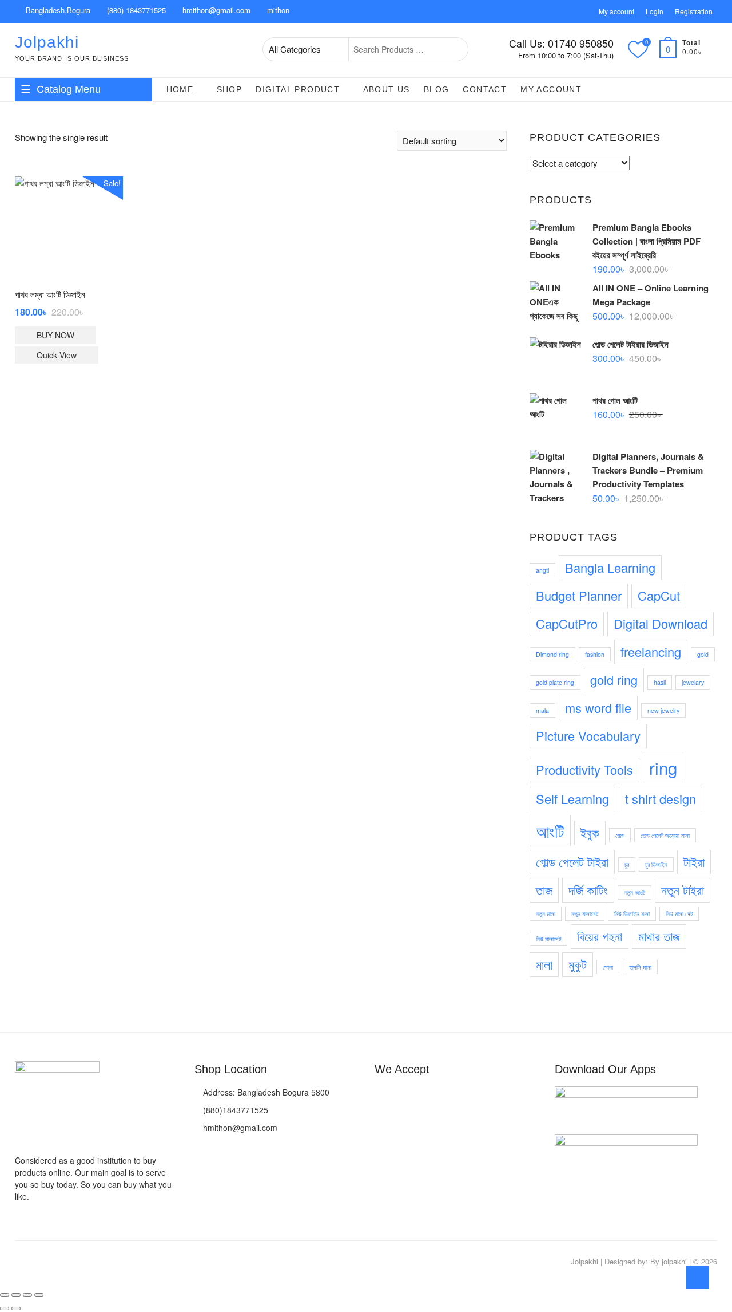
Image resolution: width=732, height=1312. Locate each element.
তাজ (544, 890)
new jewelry (663, 710)
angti (542, 570)
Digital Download (660, 623)
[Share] (27, 1295)
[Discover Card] (446, 1096)
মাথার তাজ (659, 936)
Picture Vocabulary (588, 735)
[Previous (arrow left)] (4, 1308)
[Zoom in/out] (4, 1295)
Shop (229, 89)
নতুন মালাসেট (584, 913)
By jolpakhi (668, 1261)
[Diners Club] (425, 1096)
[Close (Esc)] (38, 1295)
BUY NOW (55, 335)
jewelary (693, 682)
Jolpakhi (47, 42)
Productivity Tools (584, 769)
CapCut (659, 595)
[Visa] (383, 1096)
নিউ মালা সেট (679, 913)
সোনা (608, 967)
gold (703, 654)
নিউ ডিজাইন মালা (632, 913)
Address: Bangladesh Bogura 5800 (265, 1092)
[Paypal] (404, 1096)
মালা (544, 964)
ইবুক (589, 832)
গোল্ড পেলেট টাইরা (572, 861)
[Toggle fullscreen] (16, 1295)
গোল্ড (619, 835)
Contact (485, 89)
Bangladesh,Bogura (56, 10)
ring (663, 767)
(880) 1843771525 (135, 10)
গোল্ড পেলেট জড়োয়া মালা (665, 835)
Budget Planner (579, 595)
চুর (626, 864)
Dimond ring (552, 654)
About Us (386, 89)
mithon (277, 10)
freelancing (650, 651)
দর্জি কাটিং (588, 890)
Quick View (57, 355)
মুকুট (577, 964)
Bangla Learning (610, 567)
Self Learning (572, 798)
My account (616, 11)
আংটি (550, 830)
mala (542, 710)
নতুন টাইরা (682, 890)
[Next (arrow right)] (16, 1308)
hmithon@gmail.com (215, 10)
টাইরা (694, 861)
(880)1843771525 (234, 1110)
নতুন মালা (545, 913)
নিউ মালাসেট (548, 939)
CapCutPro (567, 623)
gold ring (614, 679)
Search (453, 49)
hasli (660, 682)
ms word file (598, 707)
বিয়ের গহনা (599, 936)
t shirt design (660, 798)
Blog (436, 89)
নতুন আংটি (634, 892)
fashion (594, 654)
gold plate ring (555, 682)
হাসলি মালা (640, 967)
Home (180, 89)
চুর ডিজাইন (656, 864)
